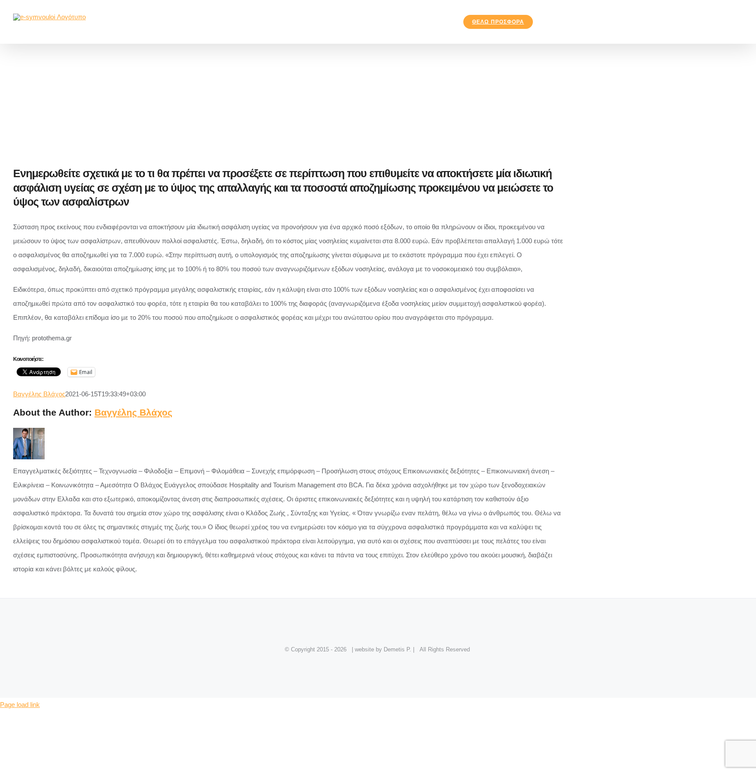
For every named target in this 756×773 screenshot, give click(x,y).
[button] (553, 22)
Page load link (20, 704)
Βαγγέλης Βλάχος (39, 394)
